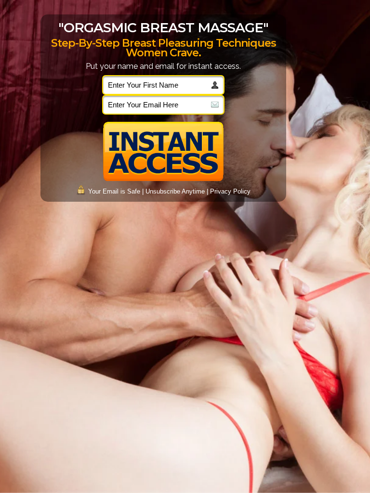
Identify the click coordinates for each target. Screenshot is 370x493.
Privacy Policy (230, 191)
